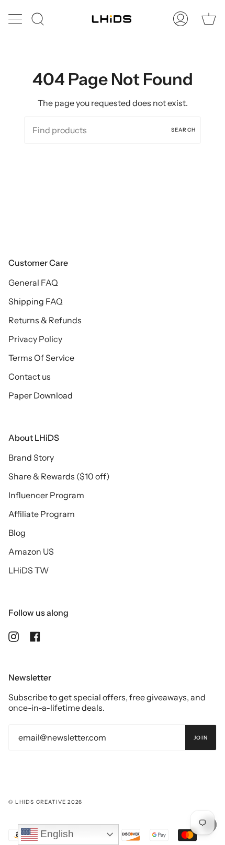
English (56, 833)
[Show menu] (16, 19)
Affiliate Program (41, 514)
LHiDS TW (28, 570)
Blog (17, 532)
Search (183, 129)
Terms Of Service (41, 358)
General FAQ (33, 282)
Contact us (29, 376)
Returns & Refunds (45, 320)
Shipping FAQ (35, 301)
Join (201, 737)
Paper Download (40, 395)
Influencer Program (46, 495)
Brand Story (31, 457)
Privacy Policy (35, 339)
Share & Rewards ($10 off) (59, 476)
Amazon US (31, 551)
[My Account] (180, 19)
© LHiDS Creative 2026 (45, 802)
